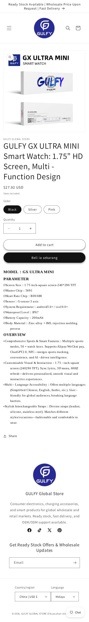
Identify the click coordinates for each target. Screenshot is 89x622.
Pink (51, 209)
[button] (9, 28)
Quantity (9, 219)
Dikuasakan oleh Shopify (62, 613)
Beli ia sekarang (44, 257)
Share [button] (13, 436)
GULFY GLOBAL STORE (34, 613)
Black (12, 209)
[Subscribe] (75, 562)
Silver (32, 209)
